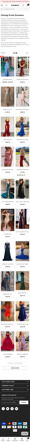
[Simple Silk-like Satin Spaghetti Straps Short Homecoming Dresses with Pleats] (7, 156)
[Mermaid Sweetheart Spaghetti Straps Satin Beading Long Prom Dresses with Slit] (22, 341)
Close (28, 1)
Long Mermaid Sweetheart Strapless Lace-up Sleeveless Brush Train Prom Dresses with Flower (7, 234)
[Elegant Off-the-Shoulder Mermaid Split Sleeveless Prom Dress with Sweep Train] (7, 281)
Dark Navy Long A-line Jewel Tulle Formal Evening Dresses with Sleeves (7, 264)
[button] (14, 53)
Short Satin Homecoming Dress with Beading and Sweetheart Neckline (7, 324)
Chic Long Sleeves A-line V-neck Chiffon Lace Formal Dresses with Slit (22, 231)
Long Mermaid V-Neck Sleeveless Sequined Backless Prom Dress (22, 139)
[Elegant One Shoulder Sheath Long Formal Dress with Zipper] (22, 66)
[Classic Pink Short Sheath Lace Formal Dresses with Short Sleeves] (22, 96)
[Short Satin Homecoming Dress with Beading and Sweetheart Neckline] (7, 311)
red (22, 175)
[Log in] (23, 5)
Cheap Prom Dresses (10, 8)
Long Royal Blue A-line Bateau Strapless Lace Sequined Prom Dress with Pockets (22, 324)
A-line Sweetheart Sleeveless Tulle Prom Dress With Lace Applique (7, 354)
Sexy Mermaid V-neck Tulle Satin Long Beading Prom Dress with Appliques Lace (22, 264)
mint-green (24, 175)
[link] (8, 439)
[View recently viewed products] (28, 219)
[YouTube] (16, 408)
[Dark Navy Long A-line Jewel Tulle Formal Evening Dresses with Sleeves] (7, 251)
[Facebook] (3, 408)
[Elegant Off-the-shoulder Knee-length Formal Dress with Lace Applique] (7, 96)
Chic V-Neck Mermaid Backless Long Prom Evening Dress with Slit (8, 201)
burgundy (18, 175)
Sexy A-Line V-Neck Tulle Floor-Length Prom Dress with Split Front (22, 201)
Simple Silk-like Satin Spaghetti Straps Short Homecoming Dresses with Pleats (8, 169)
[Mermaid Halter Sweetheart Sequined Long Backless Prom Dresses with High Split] (7, 126)
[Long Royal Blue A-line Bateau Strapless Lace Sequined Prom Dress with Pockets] (22, 311)
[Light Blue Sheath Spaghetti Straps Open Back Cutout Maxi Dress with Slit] (7, 66)
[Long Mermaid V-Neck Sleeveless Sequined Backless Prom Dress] (22, 126)
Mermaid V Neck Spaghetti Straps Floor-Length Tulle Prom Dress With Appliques (22, 293)
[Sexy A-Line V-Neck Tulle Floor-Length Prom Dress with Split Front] (22, 188)
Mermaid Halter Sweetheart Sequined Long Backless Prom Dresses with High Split (8, 139)
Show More (15, 368)
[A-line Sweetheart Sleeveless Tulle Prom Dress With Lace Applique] (7, 341)
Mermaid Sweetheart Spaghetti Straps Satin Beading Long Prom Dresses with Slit (22, 354)
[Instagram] (7, 408)
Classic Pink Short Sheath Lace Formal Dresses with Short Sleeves (22, 109)
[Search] (7, 5)
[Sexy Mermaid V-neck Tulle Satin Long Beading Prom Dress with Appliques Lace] (22, 251)
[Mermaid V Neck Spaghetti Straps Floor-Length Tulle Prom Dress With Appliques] (22, 280)
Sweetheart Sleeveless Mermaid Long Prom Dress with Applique (22, 169)
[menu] (2, 5)
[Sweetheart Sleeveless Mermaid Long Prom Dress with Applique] (22, 156)
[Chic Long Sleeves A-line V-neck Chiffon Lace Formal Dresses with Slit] (22, 219)
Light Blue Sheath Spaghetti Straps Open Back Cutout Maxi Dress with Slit (7, 79)
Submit (23, 402)
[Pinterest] (12, 408)
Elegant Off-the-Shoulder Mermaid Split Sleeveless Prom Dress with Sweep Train (7, 294)
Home (2, 8)
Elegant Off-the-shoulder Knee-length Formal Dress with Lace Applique (8, 109)
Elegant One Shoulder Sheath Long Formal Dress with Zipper (22, 79)
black (20, 175)
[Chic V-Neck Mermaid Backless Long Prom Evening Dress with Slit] (7, 188)
